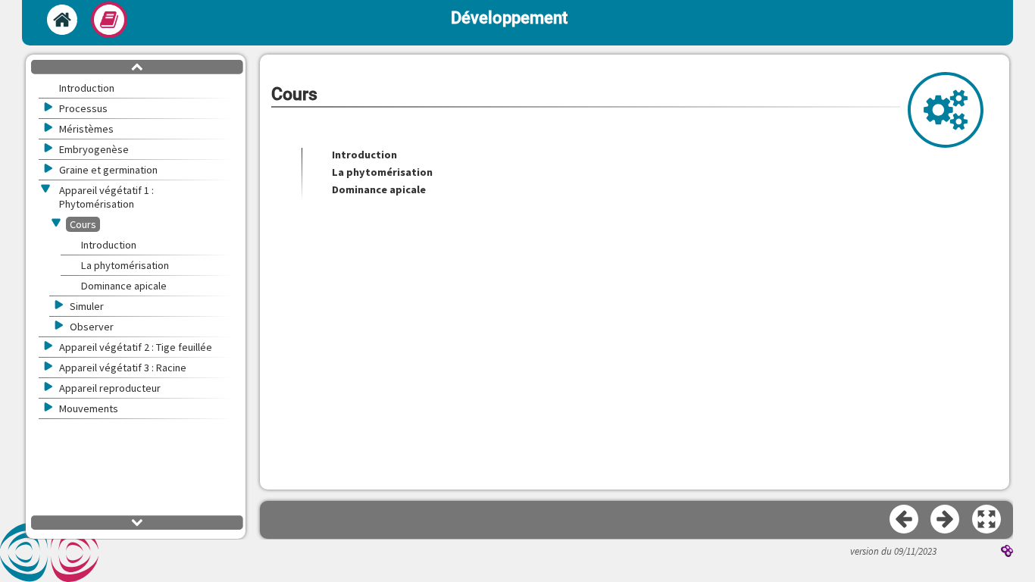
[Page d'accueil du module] (62, 20)
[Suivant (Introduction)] (945, 520)
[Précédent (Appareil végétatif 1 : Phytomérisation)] (905, 520)
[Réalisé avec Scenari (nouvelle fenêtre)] (1007, 552)
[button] (987, 520)
